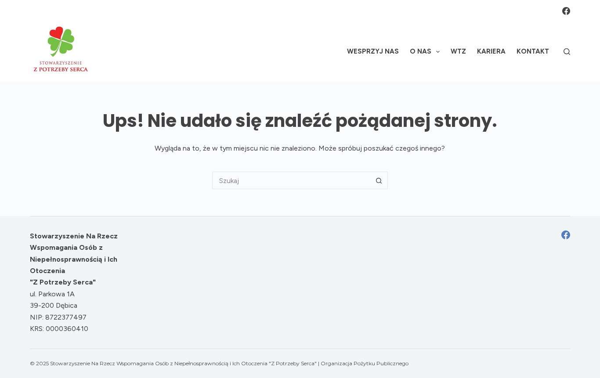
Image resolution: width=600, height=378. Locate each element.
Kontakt (533, 51)
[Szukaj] (567, 51)
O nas (420, 51)
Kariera (491, 51)
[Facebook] (566, 11)
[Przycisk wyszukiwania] (379, 180)
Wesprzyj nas (373, 51)
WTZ (458, 51)
